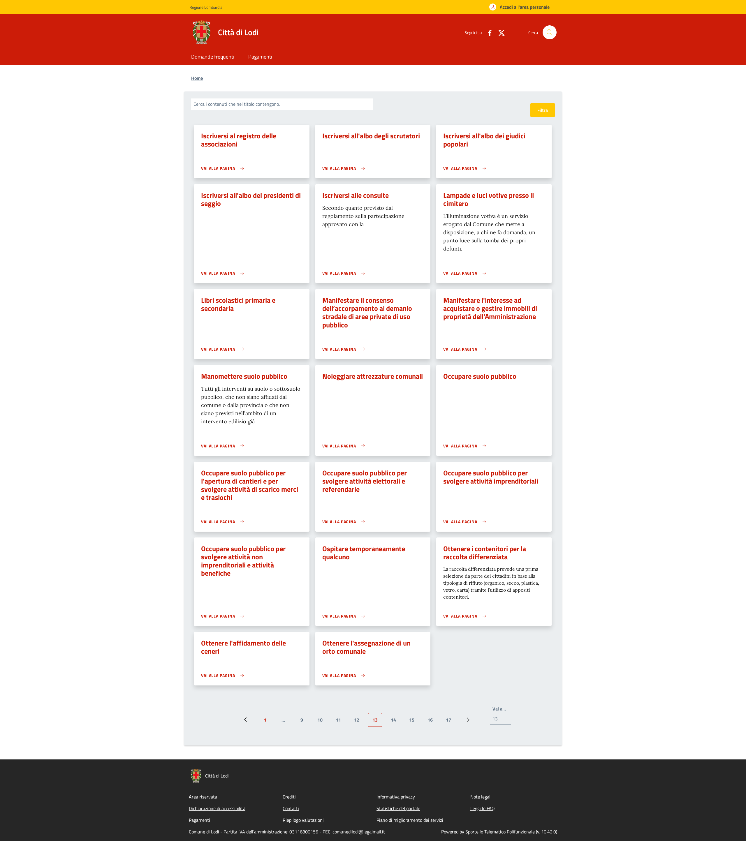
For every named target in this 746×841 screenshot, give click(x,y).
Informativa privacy (395, 796)
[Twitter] (499, 32)
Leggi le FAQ (482, 808)
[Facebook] (487, 32)
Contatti (291, 808)
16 (432, 721)
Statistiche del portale (398, 808)
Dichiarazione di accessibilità (217, 808)
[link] (224, 168)
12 (359, 721)
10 (322, 721)
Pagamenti (199, 820)
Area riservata (203, 796)
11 (340, 721)
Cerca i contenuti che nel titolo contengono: (236, 104)
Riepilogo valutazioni (303, 820)
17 (450, 721)
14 (395, 721)
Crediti (289, 796)
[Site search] (550, 32)
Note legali (481, 796)
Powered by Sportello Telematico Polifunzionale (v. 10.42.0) (499, 831)
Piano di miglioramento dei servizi (409, 820)
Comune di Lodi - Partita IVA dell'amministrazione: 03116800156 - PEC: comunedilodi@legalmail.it (287, 831)
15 (414, 721)
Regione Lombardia (205, 7)
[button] (519, 7)
